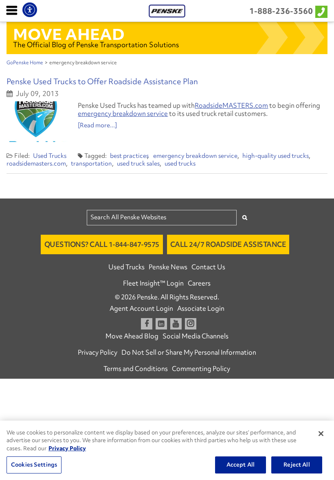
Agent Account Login (141, 308)
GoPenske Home (25, 62)
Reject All (296, 464)
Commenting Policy (201, 368)
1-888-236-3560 (281, 11)
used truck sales (138, 163)
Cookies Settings (34, 464)
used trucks (180, 163)
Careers (199, 283)
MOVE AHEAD (69, 34)
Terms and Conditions (135, 368)
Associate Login (200, 308)
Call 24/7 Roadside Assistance (228, 244)
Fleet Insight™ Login (153, 283)
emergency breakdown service (123, 113)
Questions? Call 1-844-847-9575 (101, 244)
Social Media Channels (196, 336)
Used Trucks (49, 155)
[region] (167, 450)
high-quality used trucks (275, 155)
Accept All (240, 464)
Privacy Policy (97, 352)
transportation (91, 163)
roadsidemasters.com (36, 163)
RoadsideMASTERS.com (231, 105)
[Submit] (244, 217)
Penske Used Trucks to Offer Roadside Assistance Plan (102, 81)
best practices (129, 155)
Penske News (168, 266)
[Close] (321, 434)
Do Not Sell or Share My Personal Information (188, 352)
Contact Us (208, 266)
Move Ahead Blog (131, 336)
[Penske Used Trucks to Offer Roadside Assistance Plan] (37, 121)
